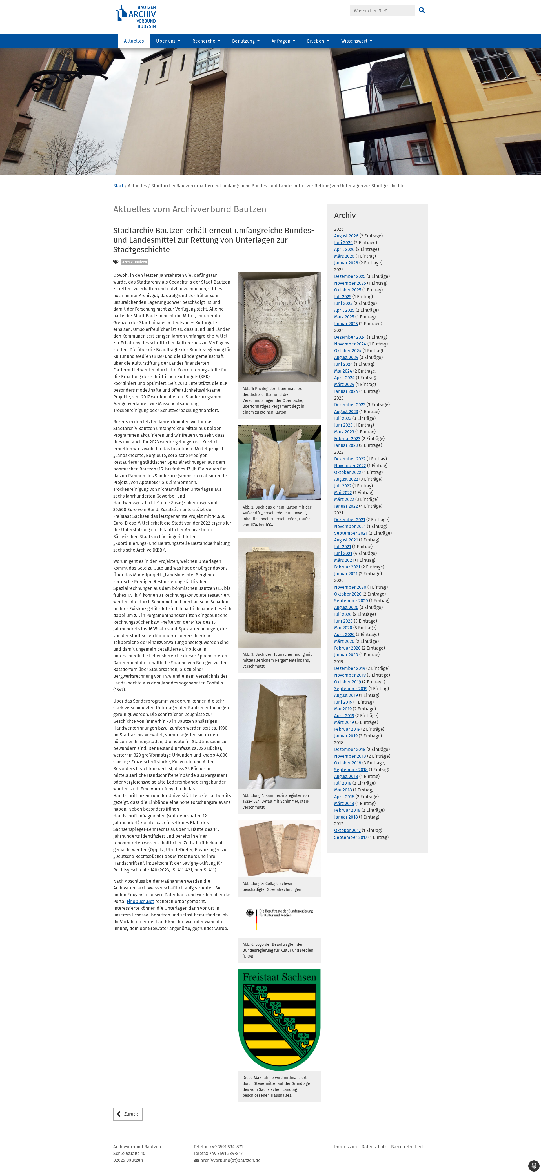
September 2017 (350, 837)
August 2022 (346, 479)
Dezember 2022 (349, 458)
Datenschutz (374, 1146)
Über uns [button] (166, 41)
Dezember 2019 (349, 668)
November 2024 (350, 344)
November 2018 (350, 756)
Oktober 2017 (347, 830)
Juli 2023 (342, 418)
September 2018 (351, 769)
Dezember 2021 (349, 519)
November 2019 (350, 675)
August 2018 (346, 776)
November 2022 (350, 465)
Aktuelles (134, 41)
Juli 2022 (342, 486)
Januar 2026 (346, 263)
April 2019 (344, 715)
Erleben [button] (316, 41)
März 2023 (344, 431)
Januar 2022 (346, 506)
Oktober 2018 (347, 763)
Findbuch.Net (140, 901)
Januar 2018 (346, 817)
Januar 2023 (346, 445)
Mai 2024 (343, 371)
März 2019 (344, 722)
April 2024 (344, 377)
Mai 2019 (343, 709)
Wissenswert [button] (355, 41)
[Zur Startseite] (144, 16)
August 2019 (346, 695)
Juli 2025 (342, 296)
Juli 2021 (342, 546)
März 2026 (344, 256)
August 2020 (346, 607)
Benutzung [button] (244, 41)
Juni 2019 (343, 702)
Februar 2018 (347, 810)
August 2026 (346, 235)
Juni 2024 (343, 364)
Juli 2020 (343, 614)
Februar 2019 (347, 729)
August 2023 (346, 411)
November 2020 (350, 587)
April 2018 (344, 796)
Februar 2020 (347, 648)
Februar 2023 (347, 438)
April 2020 (344, 634)
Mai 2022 (343, 492)
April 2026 (344, 249)
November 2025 (350, 283)
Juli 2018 (342, 783)
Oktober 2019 (347, 681)
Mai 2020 (343, 627)
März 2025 (344, 317)
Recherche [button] (204, 41)
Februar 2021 (347, 567)
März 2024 (344, 384)
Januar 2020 (346, 654)
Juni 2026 (343, 242)
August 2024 (346, 357)
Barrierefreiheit (407, 1146)
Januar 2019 (346, 736)
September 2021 (350, 533)
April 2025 (344, 310)
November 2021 (350, 526)
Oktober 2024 (348, 350)
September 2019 (350, 688)
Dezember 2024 (350, 337)
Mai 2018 (343, 790)
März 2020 (344, 641)
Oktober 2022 (347, 472)
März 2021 (344, 560)
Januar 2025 (346, 323)
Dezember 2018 (349, 749)
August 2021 (346, 540)
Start (118, 185)
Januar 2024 (346, 391)
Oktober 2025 (347, 290)
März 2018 (344, 803)
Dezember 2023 (349, 404)
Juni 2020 (343, 621)
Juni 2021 (343, 553)
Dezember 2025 (349, 276)
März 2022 (344, 499)
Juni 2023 (343, 425)
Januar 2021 (346, 573)
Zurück (131, 1114)
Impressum (345, 1146)
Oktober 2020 (348, 594)
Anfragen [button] (282, 41)
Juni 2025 (343, 303)
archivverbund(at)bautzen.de (231, 1160)
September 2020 (351, 600)
